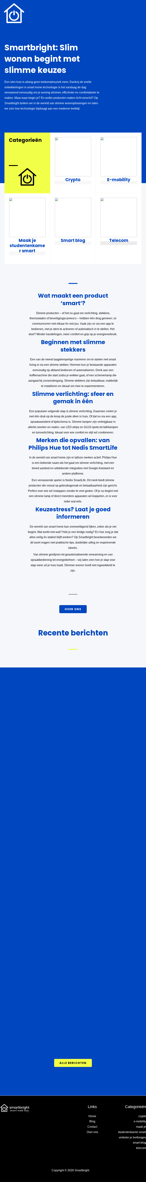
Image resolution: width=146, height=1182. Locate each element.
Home (92, 1116)
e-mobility (140, 1121)
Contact (92, 1126)
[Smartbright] (14, 13)
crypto (142, 1116)
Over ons (92, 1132)
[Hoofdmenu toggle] (138, 13)
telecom (141, 1147)
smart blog (139, 1142)
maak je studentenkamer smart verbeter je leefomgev (132, 1132)
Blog (92, 1121)
